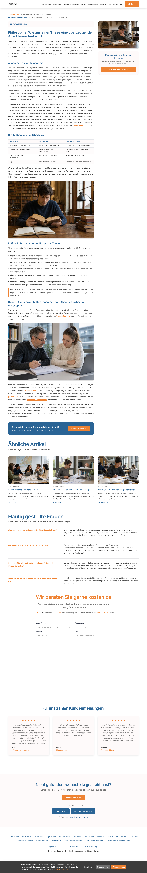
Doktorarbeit (67, 4)
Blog (110, 4)
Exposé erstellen (42, 841)
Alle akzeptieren (119, 867)
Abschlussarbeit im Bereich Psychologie (71, 490)
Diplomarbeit (51, 837)
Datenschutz (74, 847)
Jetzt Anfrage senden (118, 69)
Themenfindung (63, 316)
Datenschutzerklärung (61, 869)
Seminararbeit (30, 391)
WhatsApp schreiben (83, 811)
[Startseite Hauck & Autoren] (13, 4)
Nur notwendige (103, 867)
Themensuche (56, 841)
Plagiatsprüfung (93, 4)
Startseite (11, 14)
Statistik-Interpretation (25, 841)
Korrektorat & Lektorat (105, 837)
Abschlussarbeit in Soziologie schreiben (116, 490)
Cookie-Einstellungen (91, 847)
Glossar (115, 4)
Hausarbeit (75, 4)
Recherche (103, 4)
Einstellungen (88, 867)
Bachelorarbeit (46, 4)
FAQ (121, 4)
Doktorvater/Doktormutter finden (118, 841)
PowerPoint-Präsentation (73, 841)
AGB (62, 847)
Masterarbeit (57, 4)
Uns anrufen (61, 811)
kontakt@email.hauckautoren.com (76, 817)
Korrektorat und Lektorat (37, 400)
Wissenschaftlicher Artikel (94, 841)
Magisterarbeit (64, 837)
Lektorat (84, 4)
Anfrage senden (79, 428)
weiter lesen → (13, 502)
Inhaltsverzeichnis (18, 24)
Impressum (52, 847)
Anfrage (131, 4)
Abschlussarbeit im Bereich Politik (24, 490)
